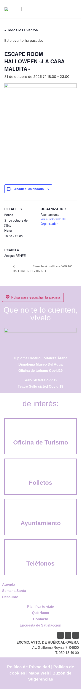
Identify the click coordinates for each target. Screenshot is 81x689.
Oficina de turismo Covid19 (40, 370)
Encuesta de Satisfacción (40, 625)
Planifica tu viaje (40, 606)
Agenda (8, 584)
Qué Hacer (40, 613)
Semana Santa (14, 591)
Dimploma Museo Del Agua (40, 364)
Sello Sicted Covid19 (40, 380)
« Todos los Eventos (21, 29)
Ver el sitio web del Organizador (53, 221)
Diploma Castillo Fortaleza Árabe (40, 358)
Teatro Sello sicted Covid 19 (40, 386)
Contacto (40, 619)
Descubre (10, 597)
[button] (72, 9)
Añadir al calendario (29, 189)
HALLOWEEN (21, 271)
